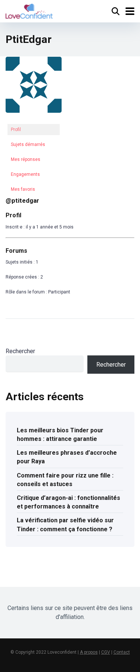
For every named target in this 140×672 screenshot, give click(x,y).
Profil (16, 129)
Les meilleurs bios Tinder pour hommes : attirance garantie (60, 434)
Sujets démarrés (28, 144)
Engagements (25, 174)
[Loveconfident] (29, 10)
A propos (89, 652)
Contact (121, 652)
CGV (105, 652)
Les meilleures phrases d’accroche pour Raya (67, 457)
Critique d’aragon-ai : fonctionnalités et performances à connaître (68, 502)
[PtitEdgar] (34, 118)
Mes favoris (23, 189)
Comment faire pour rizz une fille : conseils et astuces (65, 480)
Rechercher (20, 351)
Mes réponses (25, 159)
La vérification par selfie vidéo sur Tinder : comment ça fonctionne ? (65, 524)
